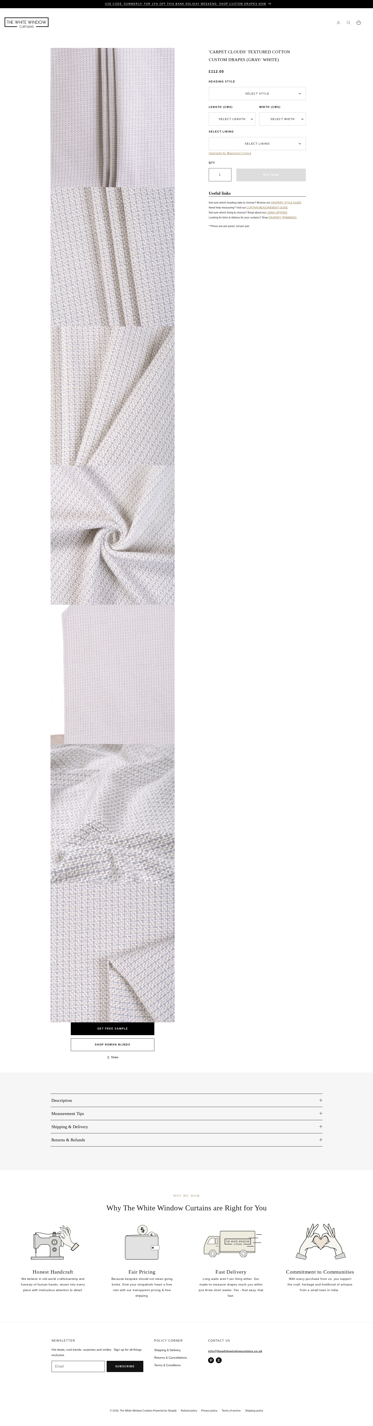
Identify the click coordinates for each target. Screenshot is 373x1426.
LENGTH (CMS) (221, 107)
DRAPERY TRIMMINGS (283, 217)
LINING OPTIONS (277, 212)
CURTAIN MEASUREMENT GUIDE (267, 207)
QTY (212, 162)
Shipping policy (254, 1410)
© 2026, (115, 1410)
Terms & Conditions (167, 1365)
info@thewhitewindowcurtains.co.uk (235, 1351)
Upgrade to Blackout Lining (230, 153)
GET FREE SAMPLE (112, 1028)
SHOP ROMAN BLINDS (112, 1044)
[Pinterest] (211, 1360)
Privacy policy (209, 1410)
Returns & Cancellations (170, 1357)
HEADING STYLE (222, 81)
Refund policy (189, 1410)
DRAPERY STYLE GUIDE (286, 202)
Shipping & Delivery (167, 1350)
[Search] (348, 22)
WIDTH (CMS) (270, 107)
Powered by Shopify (165, 1410)
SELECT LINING (221, 131)
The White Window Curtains (136, 1410)
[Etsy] (219, 1360)
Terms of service (231, 1410)
